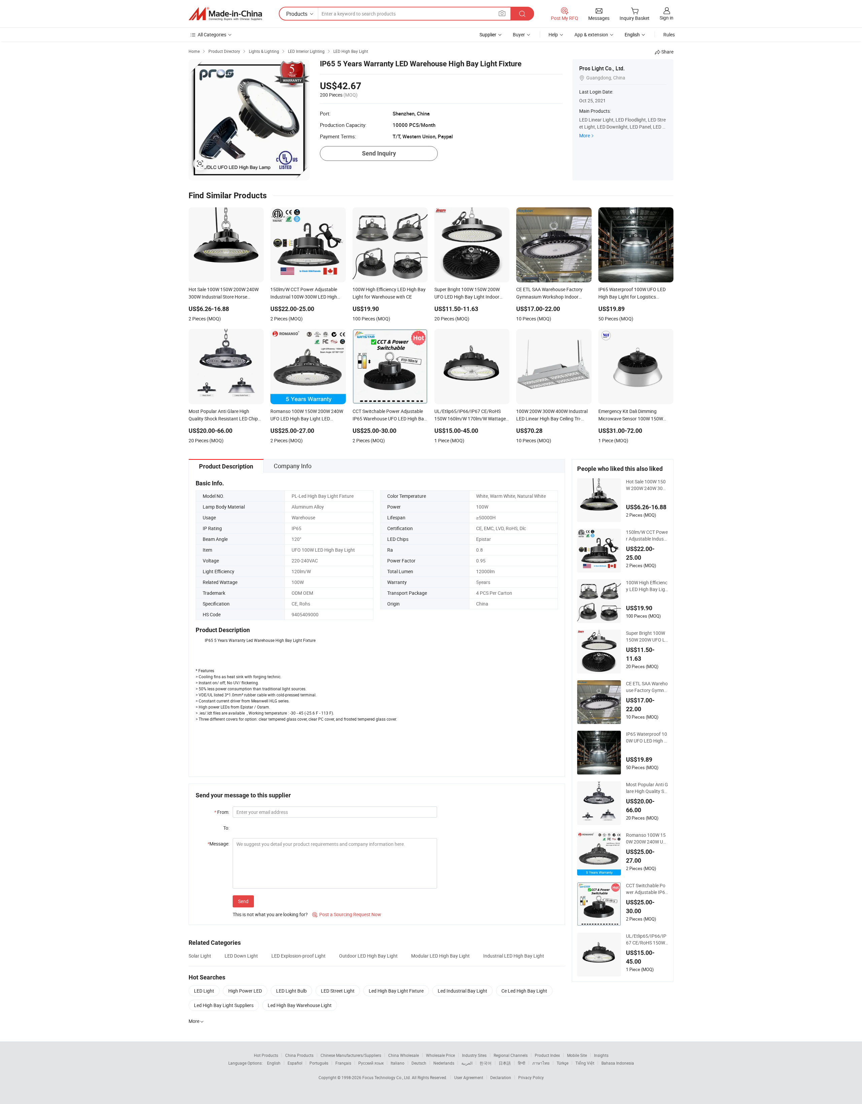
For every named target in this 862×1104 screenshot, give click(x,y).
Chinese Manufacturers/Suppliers (351, 1055)
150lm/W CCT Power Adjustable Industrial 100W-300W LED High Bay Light (647, 535)
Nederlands (443, 1063)
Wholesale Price (440, 1055)
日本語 (505, 1063)
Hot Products (266, 1055)
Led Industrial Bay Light (462, 991)
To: (226, 828)
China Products (299, 1055)
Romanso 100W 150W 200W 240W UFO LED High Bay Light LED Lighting (646, 838)
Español (295, 1063)
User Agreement (468, 1077)
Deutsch (418, 1063)
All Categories (212, 34)
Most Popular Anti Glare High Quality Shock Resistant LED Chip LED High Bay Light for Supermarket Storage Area (647, 788)
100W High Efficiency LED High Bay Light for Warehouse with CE (647, 586)
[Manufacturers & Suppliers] (225, 14)
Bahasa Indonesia (617, 1063)
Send (243, 901)
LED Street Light (338, 991)
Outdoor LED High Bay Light (368, 956)
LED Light (204, 991)
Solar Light (200, 956)
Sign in (666, 17)
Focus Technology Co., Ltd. (387, 1077)
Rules (669, 34)
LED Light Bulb (291, 991)
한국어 (485, 1063)
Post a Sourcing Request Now (346, 914)
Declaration (500, 1077)
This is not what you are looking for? (270, 914)
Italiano (397, 1063)
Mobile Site (577, 1055)
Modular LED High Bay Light (440, 956)
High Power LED (245, 991)
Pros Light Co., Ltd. (602, 68)
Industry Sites (474, 1055)
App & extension (591, 34)
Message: (218, 843)
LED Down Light (241, 956)
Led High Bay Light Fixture (396, 991)
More (584, 135)
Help (553, 34)
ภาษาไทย (541, 1063)
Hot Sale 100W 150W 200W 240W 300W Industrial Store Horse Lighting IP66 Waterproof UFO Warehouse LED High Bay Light (647, 485)
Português (318, 1063)
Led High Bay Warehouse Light (300, 1005)
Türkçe (562, 1063)
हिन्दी (521, 1063)
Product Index (547, 1055)
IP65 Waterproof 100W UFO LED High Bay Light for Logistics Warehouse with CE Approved (646, 737)
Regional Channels (511, 1055)
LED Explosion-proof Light (298, 956)
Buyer (519, 34)
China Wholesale (403, 1055)
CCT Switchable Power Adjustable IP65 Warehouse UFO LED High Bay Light (647, 889)
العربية (466, 1063)
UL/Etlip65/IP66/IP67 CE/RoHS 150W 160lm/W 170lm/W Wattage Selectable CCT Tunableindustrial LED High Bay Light (647, 939)
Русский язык (371, 1063)
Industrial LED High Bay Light (513, 956)
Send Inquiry (379, 153)
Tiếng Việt (584, 1063)
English (273, 1063)
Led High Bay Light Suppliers (224, 1005)
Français (343, 1063)
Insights (601, 1055)
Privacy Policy (531, 1077)
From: (221, 812)
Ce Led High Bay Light (524, 991)
